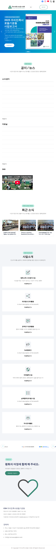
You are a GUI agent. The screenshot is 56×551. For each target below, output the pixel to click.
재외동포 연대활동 (28, 301)
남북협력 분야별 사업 (28, 398)
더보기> (4, 119)
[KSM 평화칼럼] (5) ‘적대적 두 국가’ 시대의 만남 (45, 233)
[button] (1, 31)
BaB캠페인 (28, 350)
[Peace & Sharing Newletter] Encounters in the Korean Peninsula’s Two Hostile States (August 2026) (28, 233)
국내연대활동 (28, 423)
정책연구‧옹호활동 (28, 326)
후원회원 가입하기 (12, 473)
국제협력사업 (28, 375)
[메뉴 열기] (31, 7)
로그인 (43, 7)
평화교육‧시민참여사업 (28, 278)
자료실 (4, 124)
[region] (28, 31)
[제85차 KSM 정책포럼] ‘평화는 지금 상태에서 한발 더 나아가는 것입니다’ (10, 233)
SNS (3, 169)
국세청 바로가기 (23, 517)
